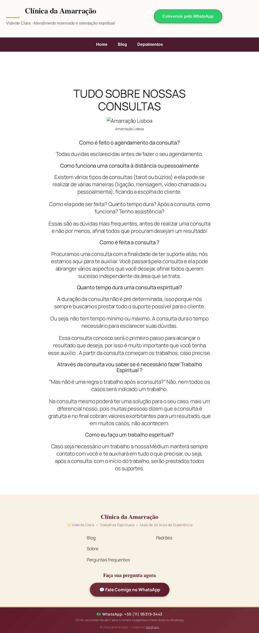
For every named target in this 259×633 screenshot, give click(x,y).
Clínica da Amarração (60, 10)
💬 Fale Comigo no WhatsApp (130, 590)
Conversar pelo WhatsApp (188, 16)
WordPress (152, 627)
